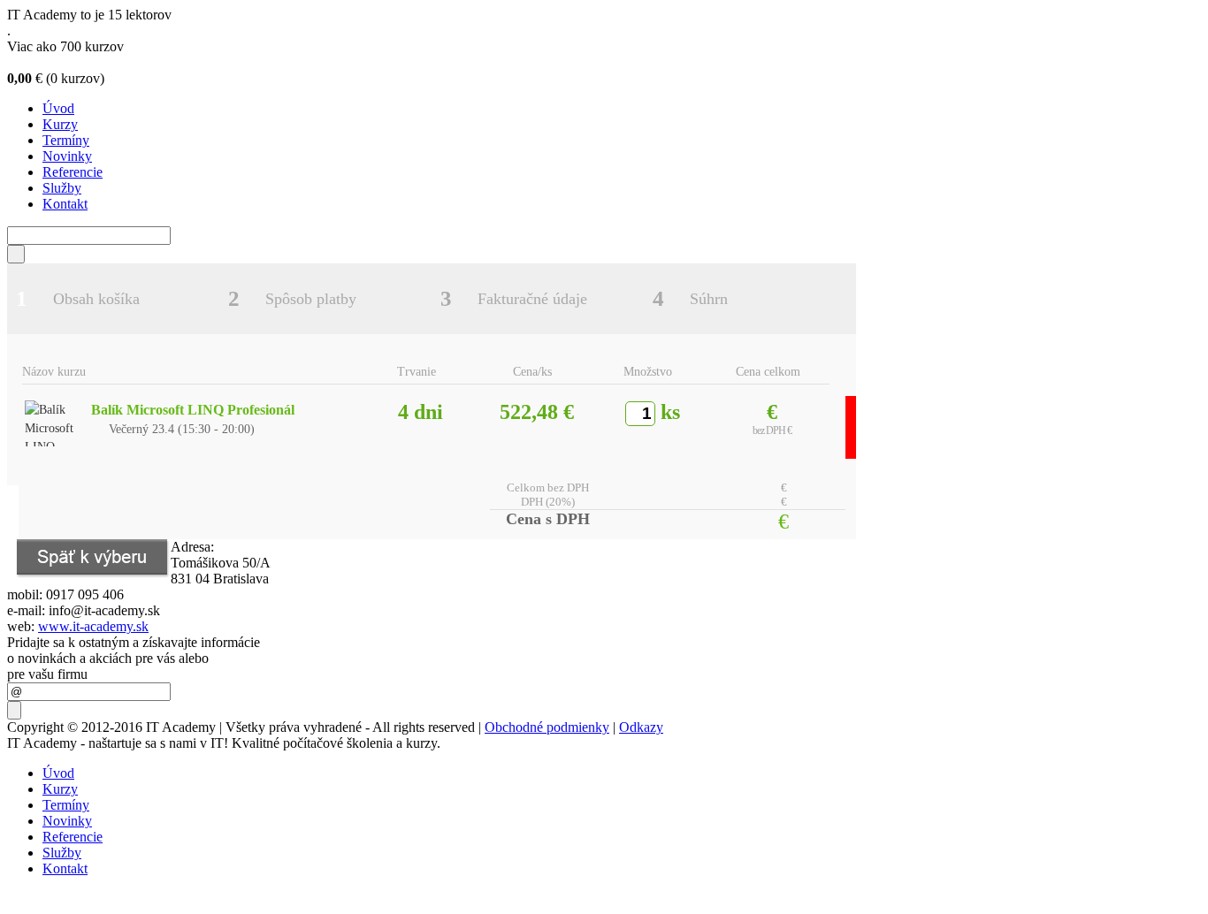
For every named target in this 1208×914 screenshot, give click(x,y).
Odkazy (641, 727)
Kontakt (65, 203)
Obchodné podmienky (547, 727)
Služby (61, 187)
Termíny (65, 140)
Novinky (67, 156)
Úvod (58, 108)
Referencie (72, 171)
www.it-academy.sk (93, 626)
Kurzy (60, 124)
